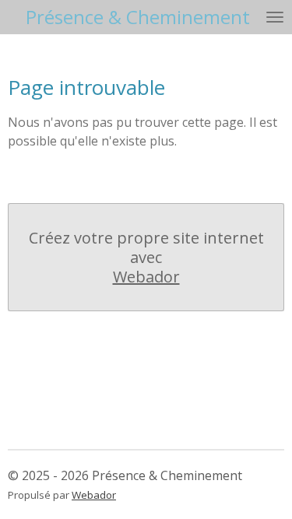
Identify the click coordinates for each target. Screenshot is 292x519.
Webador (146, 276)
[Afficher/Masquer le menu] (275, 17)
